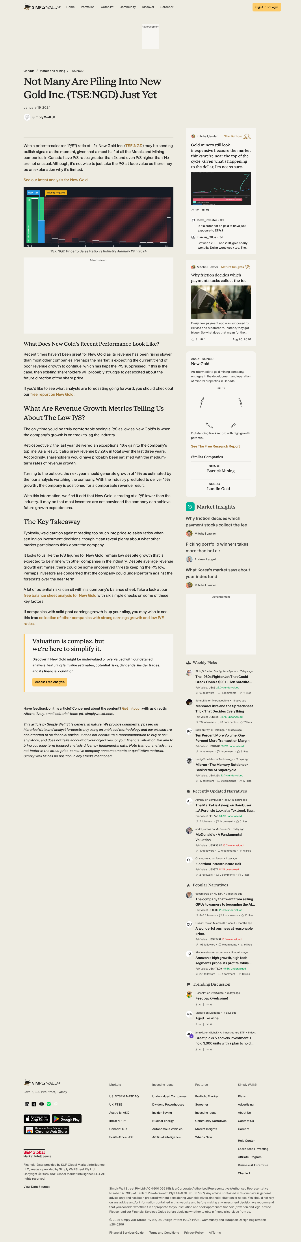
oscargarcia (202, 893)
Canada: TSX (118, 1129)
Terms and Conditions (164, 1233)
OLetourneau (203, 858)
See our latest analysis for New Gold (56, 179)
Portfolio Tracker (206, 1096)
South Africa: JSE (121, 1137)
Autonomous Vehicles (167, 1129)
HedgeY (200, 759)
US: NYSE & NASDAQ (124, 1096)
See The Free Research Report (215, 446)
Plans (242, 1096)
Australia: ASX (119, 1113)
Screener (201, 1104)
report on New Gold (52, 394)
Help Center (246, 1141)
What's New (203, 1137)
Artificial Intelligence (166, 1137)
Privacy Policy (194, 1233)
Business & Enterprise (253, 1165)
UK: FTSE (115, 1104)
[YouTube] (41, 1104)
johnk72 (200, 1032)
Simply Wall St (43, 117)
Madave (200, 1012)
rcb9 (198, 729)
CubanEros (202, 923)
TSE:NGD (134, 145)
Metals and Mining (52, 71)
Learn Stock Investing (253, 1149)
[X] (33, 1104)
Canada (29, 71)
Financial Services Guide (126, 1233)
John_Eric (201, 700)
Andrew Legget (205, 559)
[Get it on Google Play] (67, 1119)
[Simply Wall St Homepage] (42, 7)
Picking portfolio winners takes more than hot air (217, 547)
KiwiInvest (201, 952)
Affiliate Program (250, 1157)
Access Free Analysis (50, 682)
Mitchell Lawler (205, 533)
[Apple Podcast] (55, 1104)
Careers (243, 1129)
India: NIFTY (117, 1121)
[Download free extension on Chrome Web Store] (46, 1130)
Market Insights (206, 1129)
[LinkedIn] (27, 1104)
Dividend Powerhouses (168, 1104)
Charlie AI (244, 1173)
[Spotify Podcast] (48, 1104)
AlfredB (199, 799)
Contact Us (246, 1121)
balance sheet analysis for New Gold (60, 595)
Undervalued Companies (169, 1096)
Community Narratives (211, 1121)
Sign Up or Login (266, 7)
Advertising (246, 1104)
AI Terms (215, 1233)
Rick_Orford (202, 671)
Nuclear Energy (163, 1121)
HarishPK (200, 992)
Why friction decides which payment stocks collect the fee (216, 522)
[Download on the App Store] (37, 1119)
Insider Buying (162, 1113)
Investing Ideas (205, 1113)
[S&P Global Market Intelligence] (37, 1153)
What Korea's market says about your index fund (218, 573)
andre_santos (203, 829)
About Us (244, 1113)
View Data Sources (37, 1187)
